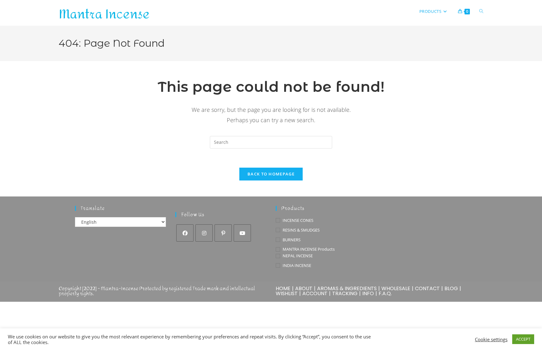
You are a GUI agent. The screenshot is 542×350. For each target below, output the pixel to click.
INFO (368, 293)
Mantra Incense (104, 14)
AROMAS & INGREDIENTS (347, 288)
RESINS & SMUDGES (301, 230)
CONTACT (427, 288)
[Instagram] (204, 233)
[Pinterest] (223, 233)
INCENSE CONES (298, 220)
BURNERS (291, 240)
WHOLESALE (395, 288)
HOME (283, 288)
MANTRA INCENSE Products (309, 249)
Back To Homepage (271, 174)
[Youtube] (242, 233)
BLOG (451, 288)
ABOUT (303, 288)
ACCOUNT (314, 293)
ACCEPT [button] (523, 339)
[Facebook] (185, 233)
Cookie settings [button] (491, 339)
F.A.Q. (385, 293)
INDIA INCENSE (297, 265)
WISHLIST (287, 293)
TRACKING (345, 293)
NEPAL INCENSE (298, 256)
